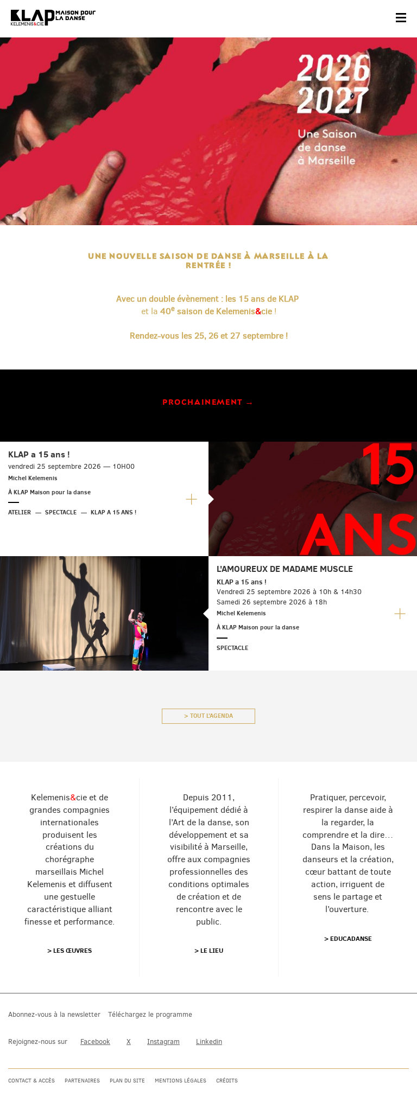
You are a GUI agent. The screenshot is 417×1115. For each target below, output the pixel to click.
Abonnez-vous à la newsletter (54, 1014)
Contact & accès (31, 1080)
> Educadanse (348, 938)
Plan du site (127, 1080)
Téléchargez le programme (150, 1014)
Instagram (163, 1041)
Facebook (95, 1041)
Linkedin (209, 1041)
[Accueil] (53, 18)
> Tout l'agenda (208, 715)
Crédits (227, 1080)
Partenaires (82, 1080)
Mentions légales (180, 1080)
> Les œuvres (69, 950)
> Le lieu (208, 950)
